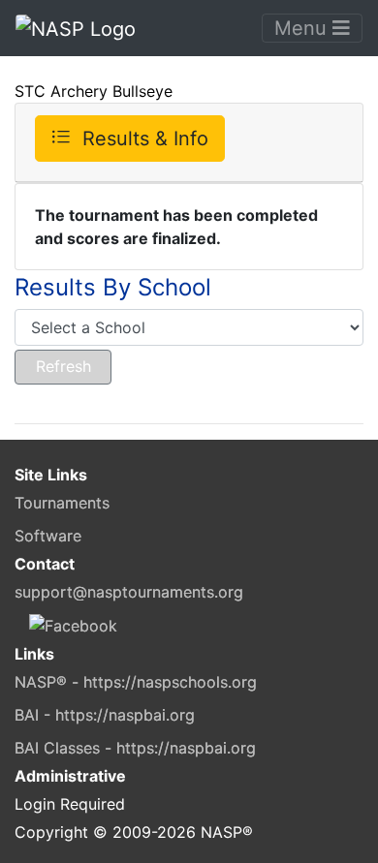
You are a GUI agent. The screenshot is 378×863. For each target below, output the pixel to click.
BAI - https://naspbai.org (105, 714)
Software (48, 535)
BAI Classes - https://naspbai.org (135, 747)
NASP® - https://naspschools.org (136, 682)
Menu (303, 28)
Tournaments (62, 502)
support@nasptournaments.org (129, 591)
